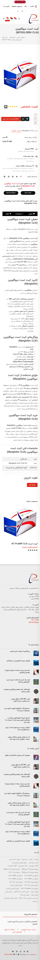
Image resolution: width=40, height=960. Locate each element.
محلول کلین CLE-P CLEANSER (29, 888)
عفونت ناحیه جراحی (14, 859)
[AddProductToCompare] (27, 119)
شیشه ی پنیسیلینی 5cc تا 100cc (28, 898)
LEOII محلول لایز (33, 866)
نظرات (7, 214)
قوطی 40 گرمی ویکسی (12, 888)
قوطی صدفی (34, 895)
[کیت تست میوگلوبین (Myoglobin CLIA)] (20, 76)
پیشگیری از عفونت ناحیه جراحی (20, 651)
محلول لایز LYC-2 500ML (31, 879)
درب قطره (35, 901)
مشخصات (18, 214)
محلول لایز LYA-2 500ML (31, 876)
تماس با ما (6, 6)
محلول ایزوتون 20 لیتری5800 (12, 869)
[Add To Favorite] (5, 106)
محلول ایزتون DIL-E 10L (16, 882)
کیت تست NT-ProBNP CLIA (25, 543)
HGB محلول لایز (12, 866)
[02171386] (18, 11)
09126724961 (8, 955)
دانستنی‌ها (25, 859)
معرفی (31, 214)
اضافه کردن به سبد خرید (10, 119)
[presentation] (4, 509)
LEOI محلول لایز (22, 866)
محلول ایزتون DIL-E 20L (31, 882)
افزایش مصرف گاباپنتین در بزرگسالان (18, 661)
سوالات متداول (9, 929)
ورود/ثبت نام (19, 2)
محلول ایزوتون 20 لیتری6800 (30, 869)
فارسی (32, 6)
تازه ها (36, 859)
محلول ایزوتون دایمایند (16, 885)
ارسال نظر (32, 485)
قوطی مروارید (34, 892)
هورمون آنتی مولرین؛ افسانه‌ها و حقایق (17, 755)
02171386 (28, 193)
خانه (25, 6)
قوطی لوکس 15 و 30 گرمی (21, 892)
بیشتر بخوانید (16, 131)
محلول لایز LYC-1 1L (14, 872)
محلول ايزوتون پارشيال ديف (19, 863)
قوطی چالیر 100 (24, 895)
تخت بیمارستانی (33, 863)
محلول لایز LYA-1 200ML (15, 879)
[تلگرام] (22, 11)
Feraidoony (32, 954)
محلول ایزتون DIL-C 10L (31, 885)
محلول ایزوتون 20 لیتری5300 (30, 872)
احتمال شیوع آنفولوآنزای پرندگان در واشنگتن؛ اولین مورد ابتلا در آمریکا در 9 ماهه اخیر (17, 720)
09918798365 (10, 193)
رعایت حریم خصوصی (28, 929)
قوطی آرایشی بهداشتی (10, 898)
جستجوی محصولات (16, 6)
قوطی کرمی (8, 892)
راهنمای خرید (17, 932)
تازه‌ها (31, 859)
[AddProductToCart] (32, 537)
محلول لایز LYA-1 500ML (15, 876)
